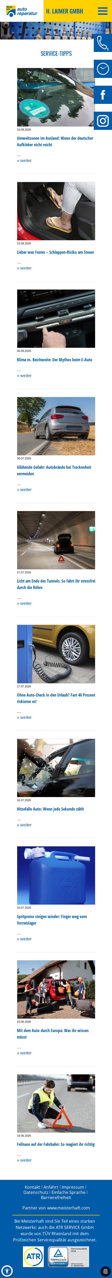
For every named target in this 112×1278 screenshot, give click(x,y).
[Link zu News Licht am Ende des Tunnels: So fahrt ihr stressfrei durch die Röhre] (56, 540)
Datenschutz (35, 1192)
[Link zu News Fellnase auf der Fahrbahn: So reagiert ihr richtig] (56, 1103)
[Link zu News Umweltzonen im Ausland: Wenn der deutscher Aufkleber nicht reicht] (56, 97)
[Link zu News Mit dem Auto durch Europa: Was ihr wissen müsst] (56, 989)
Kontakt (32, 1187)
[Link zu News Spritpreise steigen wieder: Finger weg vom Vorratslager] (56, 875)
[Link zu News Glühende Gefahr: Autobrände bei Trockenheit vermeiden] (56, 426)
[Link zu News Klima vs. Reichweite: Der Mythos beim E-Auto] (56, 318)
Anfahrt (50, 1187)
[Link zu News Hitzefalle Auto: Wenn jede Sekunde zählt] (56, 768)
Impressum (73, 1187)
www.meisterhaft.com (68, 1207)
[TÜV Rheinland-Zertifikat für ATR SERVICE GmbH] (68, 1256)
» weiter (24, 160)
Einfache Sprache (68, 1192)
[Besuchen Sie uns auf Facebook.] (103, 95)
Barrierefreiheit (56, 1197)
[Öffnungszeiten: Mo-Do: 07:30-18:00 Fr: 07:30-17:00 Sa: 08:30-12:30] (103, 69)
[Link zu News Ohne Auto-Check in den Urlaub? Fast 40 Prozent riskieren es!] (56, 654)
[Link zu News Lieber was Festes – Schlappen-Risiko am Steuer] (56, 211)
